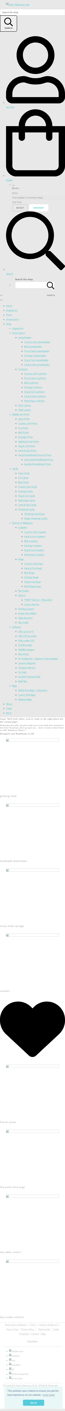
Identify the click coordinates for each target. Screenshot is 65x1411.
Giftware (16, 626)
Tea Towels (23, 590)
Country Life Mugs (33, 563)
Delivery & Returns (48, 1324)
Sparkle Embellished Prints (37, 464)
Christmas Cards (26, 509)
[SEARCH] (50, 285)
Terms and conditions (16, 1324)
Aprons (22, 595)
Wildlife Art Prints (20, 414)
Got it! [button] (33, 1403)
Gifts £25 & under (27, 635)
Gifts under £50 (26, 640)
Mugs (21, 559)
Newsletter (32, 1341)
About (9, 703)
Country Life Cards (27, 486)
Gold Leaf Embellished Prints (38, 459)
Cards (15, 468)
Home (9, 305)
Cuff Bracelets (25, 645)
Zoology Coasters (33, 545)
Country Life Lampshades (37, 341)
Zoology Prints (25, 436)
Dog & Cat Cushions (34, 391)
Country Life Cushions (35, 373)
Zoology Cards (25, 491)
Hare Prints (24, 418)
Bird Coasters (31, 541)
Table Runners (25, 617)
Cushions (23, 369)
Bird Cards (23, 482)
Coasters (22, 527)
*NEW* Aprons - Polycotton (38, 599)
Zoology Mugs (31, 577)
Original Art (11, 310)
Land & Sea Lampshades (36, 364)
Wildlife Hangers (26, 649)
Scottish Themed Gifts (29, 676)
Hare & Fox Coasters (34, 536)
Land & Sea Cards (27, 504)
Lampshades (24, 337)
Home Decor (12, 319)
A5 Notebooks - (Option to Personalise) (38, 658)
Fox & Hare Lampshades (36, 351)
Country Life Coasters (35, 531)
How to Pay (12, 1329)
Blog (43, 1333)
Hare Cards (24, 473)
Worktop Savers (26, 608)
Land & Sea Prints (27, 450)
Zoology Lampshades (35, 355)
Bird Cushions (31, 382)
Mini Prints (23, 654)
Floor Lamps (24, 405)
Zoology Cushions (33, 387)
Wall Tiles (22, 681)
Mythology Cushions (34, 400)
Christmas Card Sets (34, 513)
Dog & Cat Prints (26, 446)
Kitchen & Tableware (22, 522)
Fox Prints (23, 427)
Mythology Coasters (34, 554)
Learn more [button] (48, 1395)
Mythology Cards (26, 500)
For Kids (22, 672)
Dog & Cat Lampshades (36, 360)
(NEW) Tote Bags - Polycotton (32, 690)
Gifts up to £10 (26, 631)
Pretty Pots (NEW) (27, 613)
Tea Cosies (23, 622)
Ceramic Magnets (27, 663)
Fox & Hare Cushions (35, 378)
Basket (20, 208)
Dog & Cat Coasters (34, 550)
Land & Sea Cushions (35, 396)
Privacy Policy (28, 1329)
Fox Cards (23, 477)
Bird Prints (23, 432)
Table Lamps (24, 409)
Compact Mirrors (26, 667)
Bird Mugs (29, 572)
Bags (14, 685)
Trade (9, 708)
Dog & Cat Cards (26, 495)
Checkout (38, 208)
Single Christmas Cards (35, 518)
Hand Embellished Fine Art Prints (34, 455)
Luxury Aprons (31, 604)
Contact (35, 1333)
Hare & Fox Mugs (33, 568)
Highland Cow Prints (28, 441)
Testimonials (44, 1329)
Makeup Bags (25, 699)
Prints (9, 314)
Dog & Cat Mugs (32, 581)
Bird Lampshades (33, 346)
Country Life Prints (27, 423)
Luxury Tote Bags (26, 694)
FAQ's (33, 1324)
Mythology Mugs (32, 586)
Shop (8, 323)
